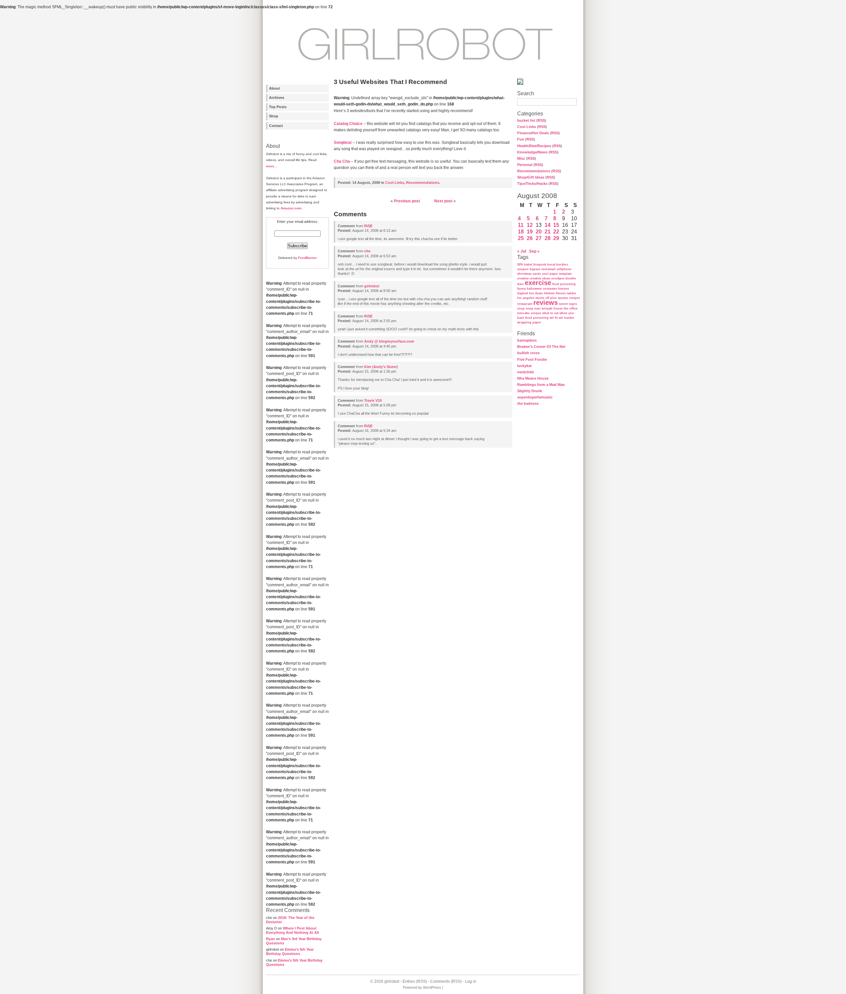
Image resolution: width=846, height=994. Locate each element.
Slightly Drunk (529, 391)
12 (530, 225)
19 (530, 231)
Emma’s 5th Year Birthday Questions (290, 951)
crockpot (557, 278)
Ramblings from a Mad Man (541, 385)
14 (548, 225)
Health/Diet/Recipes (534, 146)
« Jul (521, 251)
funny (521, 288)
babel (528, 264)
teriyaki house (552, 308)
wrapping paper (529, 322)
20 (539, 231)
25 (521, 238)
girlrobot (371, 286)
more (270, 166)
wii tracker (566, 317)
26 (530, 238)
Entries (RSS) (415, 981)
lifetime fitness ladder (560, 293)
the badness (528, 403)
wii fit (554, 317)
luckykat (524, 366)
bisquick (539, 264)
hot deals (536, 293)
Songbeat (343, 142)
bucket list (526, 120)
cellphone (564, 269)
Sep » (534, 251)
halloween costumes (542, 288)
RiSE (368, 226)
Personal (524, 165)
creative (523, 278)
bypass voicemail (543, 269)
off (547, 298)
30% (520, 264)
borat (551, 264)
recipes (574, 298)
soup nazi (533, 308)
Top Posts (278, 107)
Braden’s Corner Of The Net (541, 347)
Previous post (407, 201)
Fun (520, 139)
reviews (545, 302)
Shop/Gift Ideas (530, 177)
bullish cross (528, 353)
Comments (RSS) (446, 981)
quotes (563, 298)
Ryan (270, 939)
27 (539, 238)
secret (563, 304)
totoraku (523, 313)
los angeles (525, 298)
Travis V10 (373, 400)
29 (556, 238)
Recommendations (533, 171)
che (367, 251)
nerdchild (525, 372)
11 (520, 225)
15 (556, 225)
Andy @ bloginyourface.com (389, 341)
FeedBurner (307, 258)
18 (521, 231)
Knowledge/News (532, 152)
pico (553, 298)
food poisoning (564, 284)
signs (573, 304)
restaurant (524, 304)
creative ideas (540, 278)
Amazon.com (291, 208)
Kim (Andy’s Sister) (381, 367)
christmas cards (529, 273)
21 (548, 231)
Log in (470, 981)
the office (571, 308)
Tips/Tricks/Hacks (532, 184)
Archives (276, 98)
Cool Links (526, 127)
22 (556, 231)
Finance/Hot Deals (533, 133)
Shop (273, 116)
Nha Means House (533, 378)
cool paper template (557, 273)
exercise (538, 282)
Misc (521, 158)
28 (548, 238)
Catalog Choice (348, 123)
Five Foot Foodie (532, 359)
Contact (276, 126)
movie (539, 298)
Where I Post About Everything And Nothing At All (292, 930)
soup (521, 308)
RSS (541, 120)
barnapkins (527, 340)
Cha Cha (342, 161)
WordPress (432, 987)
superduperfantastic (535, 397)
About (274, 88)
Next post (443, 201)
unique (536, 313)
